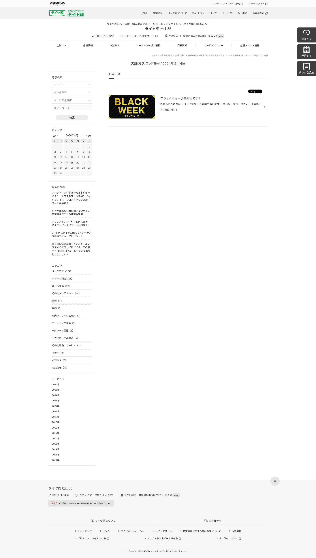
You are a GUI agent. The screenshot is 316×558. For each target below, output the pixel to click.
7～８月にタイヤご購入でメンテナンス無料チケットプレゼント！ (71, 234)
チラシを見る (306, 72)
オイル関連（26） (61, 286)
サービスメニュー (213, 45)
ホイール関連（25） (63, 278)
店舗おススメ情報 (249, 45)
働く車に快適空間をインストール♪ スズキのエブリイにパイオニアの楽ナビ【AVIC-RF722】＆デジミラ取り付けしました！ (72, 249)
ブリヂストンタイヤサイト (92, 538)
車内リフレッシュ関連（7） (67, 315)
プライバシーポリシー (132, 531)
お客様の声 (258, 13)
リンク (106, 531)
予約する (306, 55)
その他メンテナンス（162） (67, 293)
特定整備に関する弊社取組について (202, 531)
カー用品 (242, 13)
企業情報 (236, 531)
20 (77, 162)
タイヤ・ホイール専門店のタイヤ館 (168, 55)
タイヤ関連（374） (62, 271)
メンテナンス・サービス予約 (226, 3)
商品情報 (182, 45)
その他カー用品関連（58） (66, 338)
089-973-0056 (105, 36)
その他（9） (58, 352)
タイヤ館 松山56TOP (238, 55)
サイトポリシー (163, 531)
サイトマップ (85, 531)
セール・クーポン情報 (148, 45)
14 (83, 157)
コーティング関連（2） (64, 323)
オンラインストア (256, 3)
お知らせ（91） (60, 360)
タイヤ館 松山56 (158, 28)
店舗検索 (157, 13)
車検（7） (57, 308)
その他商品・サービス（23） (67, 345)
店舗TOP (61, 45)
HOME (144, 13)
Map (221, 35)
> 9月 (88, 135)
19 (72, 162)
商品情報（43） (60, 367)
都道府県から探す (196, 55)
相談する (306, 38)
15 (89, 157)
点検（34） (58, 301)
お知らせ (114, 45)
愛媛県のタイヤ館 (216, 55)
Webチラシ (198, 13)
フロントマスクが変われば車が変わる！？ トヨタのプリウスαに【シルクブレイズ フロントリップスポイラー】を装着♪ (71, 198)
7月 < (56, 135)
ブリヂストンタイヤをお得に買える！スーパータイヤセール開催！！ (71, 223)
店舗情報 (88, 45)
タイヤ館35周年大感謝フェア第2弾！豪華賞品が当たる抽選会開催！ (71, 212)
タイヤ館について (177, 13)
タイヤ (213, 13)
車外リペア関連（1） (63, 330)
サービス (227, 13)
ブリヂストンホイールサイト (162, 538)
